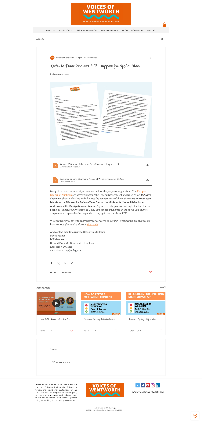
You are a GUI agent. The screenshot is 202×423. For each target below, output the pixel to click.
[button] (164, 24)
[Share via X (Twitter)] (58, 263)
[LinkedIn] (158, 385)
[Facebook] (143, 385)
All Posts (40, 38)
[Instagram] (153, 385)
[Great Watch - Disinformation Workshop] (56, 303)
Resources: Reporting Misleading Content (99, 319)
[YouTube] (148, 385)
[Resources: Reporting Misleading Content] (101, 303)
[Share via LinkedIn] (65, 263)
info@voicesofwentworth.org (148, 392)
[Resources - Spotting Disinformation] (145, 303)
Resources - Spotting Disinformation (142, 319)
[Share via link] (71, 263)
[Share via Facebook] (51, 263)
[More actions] (150, 57)
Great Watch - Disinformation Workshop (55, 319)
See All (163, 287)
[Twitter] (137, 385)
